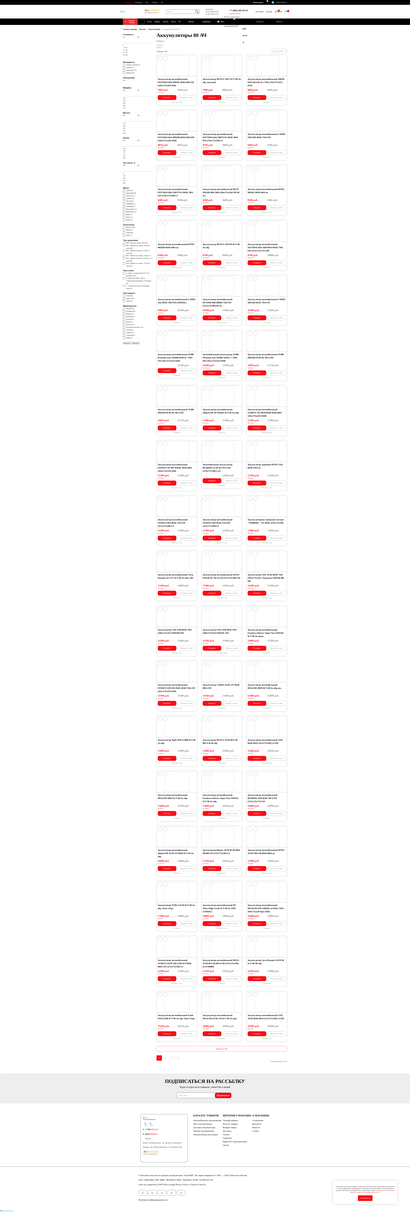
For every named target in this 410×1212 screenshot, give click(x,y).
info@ (151, 1134)
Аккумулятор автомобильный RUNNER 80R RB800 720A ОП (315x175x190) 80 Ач (217, 302)
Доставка (227, 1131)
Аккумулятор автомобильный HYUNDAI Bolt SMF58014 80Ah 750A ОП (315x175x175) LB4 (265, 247)
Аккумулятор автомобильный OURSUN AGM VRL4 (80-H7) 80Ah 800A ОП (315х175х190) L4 (174, 963)
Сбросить (135, 343)
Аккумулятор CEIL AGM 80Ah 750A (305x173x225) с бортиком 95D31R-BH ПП (266, 577)
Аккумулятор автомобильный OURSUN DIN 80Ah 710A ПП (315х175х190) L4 (217, 522)
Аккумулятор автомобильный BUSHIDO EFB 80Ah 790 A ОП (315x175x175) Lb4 (262, 798)
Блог (147, 2)
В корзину (167, 97)
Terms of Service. (198, 1184)
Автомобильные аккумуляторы (207, 1120)
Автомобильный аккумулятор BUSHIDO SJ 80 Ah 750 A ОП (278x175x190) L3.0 (217, 467)
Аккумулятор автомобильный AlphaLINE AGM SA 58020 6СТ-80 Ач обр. (176, 853)
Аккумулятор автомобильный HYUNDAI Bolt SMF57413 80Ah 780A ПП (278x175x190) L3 (220, 137)
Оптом (226, 1145)
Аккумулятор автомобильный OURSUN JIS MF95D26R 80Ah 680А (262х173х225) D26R (265, 412)
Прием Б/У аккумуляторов (235, 1141)
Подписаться (223, 1095)
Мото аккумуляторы (202, 1124)
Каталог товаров (132, 21)
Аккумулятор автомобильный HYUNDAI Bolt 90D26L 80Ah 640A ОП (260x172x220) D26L (176, 82)
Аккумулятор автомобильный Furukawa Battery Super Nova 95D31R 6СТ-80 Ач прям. (265, 633)
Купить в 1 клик (187, 97)
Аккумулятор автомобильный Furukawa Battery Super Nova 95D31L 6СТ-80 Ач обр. (220, 798)
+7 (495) (238, 10)
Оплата (226, 1134)
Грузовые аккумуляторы (204, 1127)
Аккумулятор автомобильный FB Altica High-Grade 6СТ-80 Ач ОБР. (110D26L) (219, 908)
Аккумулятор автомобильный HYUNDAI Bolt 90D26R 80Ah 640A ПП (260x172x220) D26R (176, 137)
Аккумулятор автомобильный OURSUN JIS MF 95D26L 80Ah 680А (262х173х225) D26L (175, 467)
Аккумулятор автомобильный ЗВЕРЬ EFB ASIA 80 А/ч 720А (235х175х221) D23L (266, 82)
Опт (162, 2)
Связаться (206, 22)
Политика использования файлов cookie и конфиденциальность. (372, 1191)
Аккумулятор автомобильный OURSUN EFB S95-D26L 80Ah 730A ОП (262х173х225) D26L (176, 688)
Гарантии (155, 2)
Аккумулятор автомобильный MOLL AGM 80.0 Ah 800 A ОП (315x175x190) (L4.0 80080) (221, 963)
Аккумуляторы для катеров (205, 1134)
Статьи (255, 1131)
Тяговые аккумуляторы (203, 1131)
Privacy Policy (182, 1184)
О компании (138, 2)
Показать (127, 343)
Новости (256, 1127)
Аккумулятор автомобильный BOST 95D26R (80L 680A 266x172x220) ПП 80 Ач (221, 192)
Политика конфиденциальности (153, 1200)
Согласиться (365, 1198)
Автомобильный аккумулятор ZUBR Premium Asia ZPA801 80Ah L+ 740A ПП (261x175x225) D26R (221, 357)
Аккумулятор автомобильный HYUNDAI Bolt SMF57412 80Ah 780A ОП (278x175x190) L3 (175, 192)
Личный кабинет (230, 1120)
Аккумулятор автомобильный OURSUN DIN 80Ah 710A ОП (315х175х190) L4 (172, 522)
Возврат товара (229, 1127)
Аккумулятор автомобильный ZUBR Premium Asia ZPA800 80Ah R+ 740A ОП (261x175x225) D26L (176, 357)
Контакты (256, 1124)
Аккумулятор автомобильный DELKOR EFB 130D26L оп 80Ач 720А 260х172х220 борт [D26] (265, 908)
